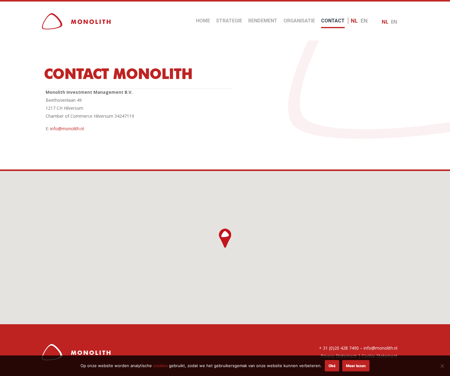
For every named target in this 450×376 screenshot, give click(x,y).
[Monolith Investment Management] (76, 21)
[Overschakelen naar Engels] (364, 17)
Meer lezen (356, 365)
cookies (160, 365)
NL (385, 21)
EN (394, 21)
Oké (332, 365)
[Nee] (442, 366)
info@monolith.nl (67, 128)
